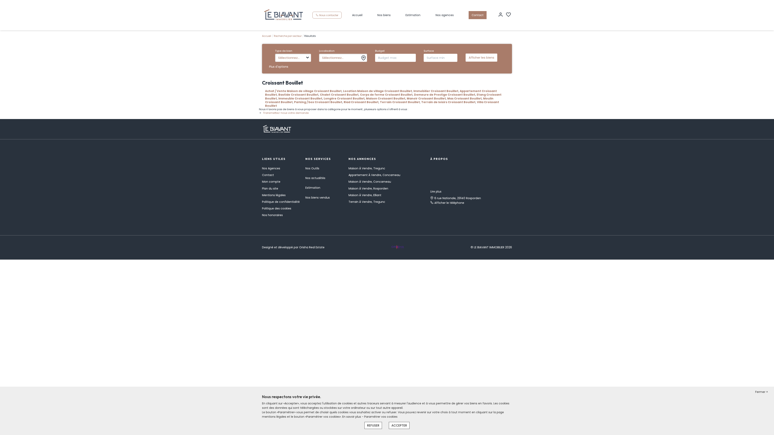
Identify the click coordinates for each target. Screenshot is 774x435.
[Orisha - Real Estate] (398, 247)
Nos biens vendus (317, 198)
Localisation (327, 51)
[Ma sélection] (508, 15)
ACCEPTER (399, 425)
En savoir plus (352, 417)
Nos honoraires (272, 215)
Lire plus (435, 191)
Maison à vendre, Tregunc (367, 168)
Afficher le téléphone (449, 203)
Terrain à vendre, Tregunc (367, 202)
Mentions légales (274, 195)
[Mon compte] (500, 15)
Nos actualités (315, 178)
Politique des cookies (276, 208)
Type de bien (283, 51)
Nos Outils (312, 168)
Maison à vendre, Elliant (365, 195)
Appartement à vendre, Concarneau (374, 175)
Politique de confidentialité (281, 202)
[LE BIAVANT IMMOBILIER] (283, 15)
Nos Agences (271, 168)
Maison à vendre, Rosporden (368, 188)
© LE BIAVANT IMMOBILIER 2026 (491, 247)
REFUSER (373, 425)
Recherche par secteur (288, 36)
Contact (478, 15)
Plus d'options (278, 67)
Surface (429, 51)
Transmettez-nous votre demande (286, 113)
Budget (380, 51)
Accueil (357, 15)
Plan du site (270, 188)
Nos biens (384, 15)
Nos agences (445, 15)
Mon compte (271, 182)
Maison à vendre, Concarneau (370, 182)
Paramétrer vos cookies (380, 417)
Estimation (413, 15)
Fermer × (761, 392)
